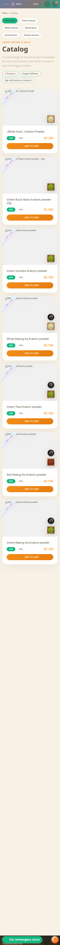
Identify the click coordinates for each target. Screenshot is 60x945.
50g (21, 138)
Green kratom (28, 20)
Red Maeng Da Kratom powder (26, 474)
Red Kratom (31, 28)
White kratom (11, 28)
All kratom (10, 20)
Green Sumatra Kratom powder (27, 271)
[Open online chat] (55, 939)
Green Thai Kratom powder (24, 407)
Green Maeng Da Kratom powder (28, 542)
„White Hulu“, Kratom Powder (26, 131)
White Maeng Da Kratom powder (28, 339)
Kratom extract (31, 35)
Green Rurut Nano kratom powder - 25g (29, 201)
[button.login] (47, 4)
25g (11, 138)
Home (4, 13)
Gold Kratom (11, 35)
